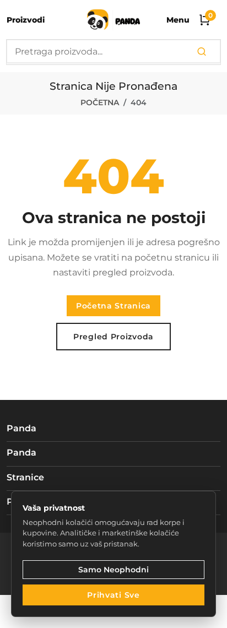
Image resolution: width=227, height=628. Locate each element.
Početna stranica (113, 306)
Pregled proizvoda (113, 337)
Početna (99, 102)
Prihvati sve (113, 595)
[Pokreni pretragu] (202, 52)
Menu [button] (178, 20)
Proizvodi (26, 20)
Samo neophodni (113, 570)
